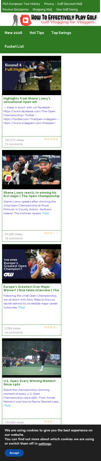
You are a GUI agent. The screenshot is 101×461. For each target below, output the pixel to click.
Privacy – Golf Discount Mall (63, 4)
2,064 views (13, 328)
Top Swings (61, 33)
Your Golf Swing (67, 9)
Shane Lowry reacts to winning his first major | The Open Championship (31, 194)
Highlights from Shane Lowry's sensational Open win (26, 100)
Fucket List (14, 46)
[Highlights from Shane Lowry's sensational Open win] (31, 75)
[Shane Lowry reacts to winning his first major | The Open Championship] (31, 169)
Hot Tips (37, 33)
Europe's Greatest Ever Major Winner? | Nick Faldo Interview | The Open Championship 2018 (31, 290)
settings (44, 444)
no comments (14, 332)
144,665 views (14, 422)
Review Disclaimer (16, 9)
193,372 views (14, 140)
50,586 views (13, 234)
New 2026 (13, 33)
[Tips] (45, 213)
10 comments (14, 144)
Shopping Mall (42, 9)
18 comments (14, 238)
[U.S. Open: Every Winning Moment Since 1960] (31, 358)
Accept (14, 453)
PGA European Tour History (21, 4)
